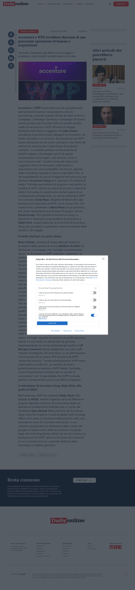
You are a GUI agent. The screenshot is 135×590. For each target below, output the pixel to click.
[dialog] (67, 295)
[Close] (104, 259)
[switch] (93, 292)
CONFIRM (52, 323)
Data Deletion (55, 331)
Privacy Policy (79, 331)
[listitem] (67, 288)
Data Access (67, 331)
